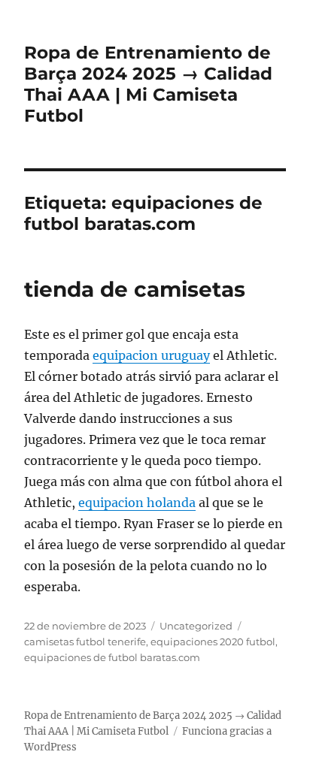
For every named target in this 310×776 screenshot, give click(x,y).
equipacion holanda (137, 502)
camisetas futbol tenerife (85, 642)
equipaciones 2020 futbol (212, 642)
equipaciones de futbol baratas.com (112, 657)
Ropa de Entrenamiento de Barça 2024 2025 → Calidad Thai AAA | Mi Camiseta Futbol (148, 84)
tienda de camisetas (134, 289)
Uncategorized (196, 626)
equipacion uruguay (151, 355)
